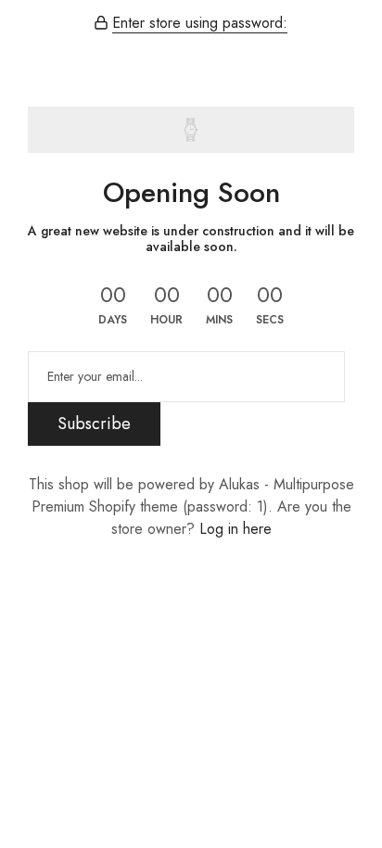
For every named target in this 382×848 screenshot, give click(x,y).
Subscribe (94, 423)
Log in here (235, 528)
